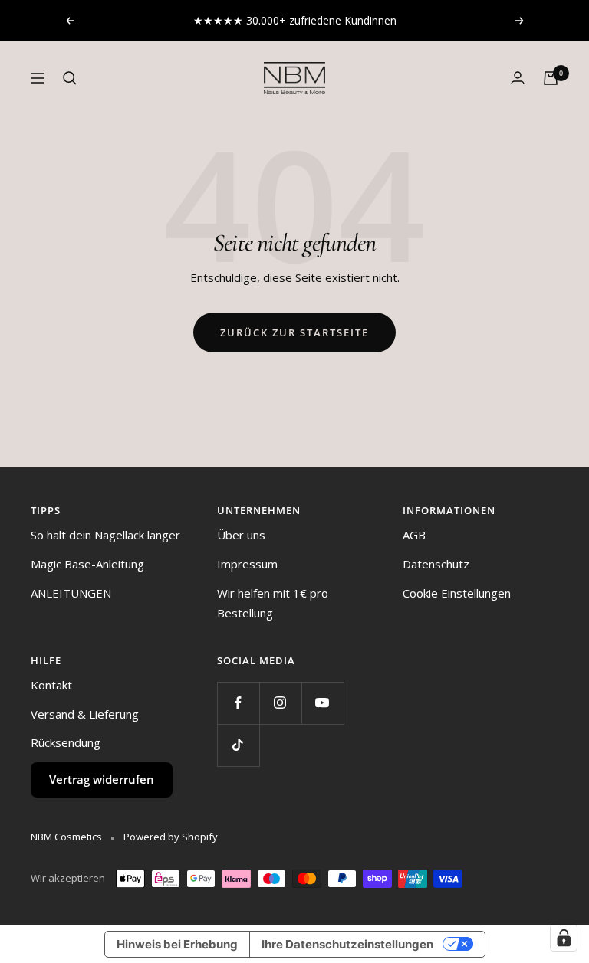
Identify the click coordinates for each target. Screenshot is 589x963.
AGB (414, 534)
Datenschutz (436, 564)
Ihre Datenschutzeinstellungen (347, 944)
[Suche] (70, 78)
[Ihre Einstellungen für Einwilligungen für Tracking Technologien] (564, 938)
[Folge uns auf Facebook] (238, 703)
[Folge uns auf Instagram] (280, 703)
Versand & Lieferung (85, 714)
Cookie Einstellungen (457, 593)
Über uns (241, 534)
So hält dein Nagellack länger (105, 534)
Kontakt (51, 685)
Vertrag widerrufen (101, 779)
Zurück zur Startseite (294, 332)
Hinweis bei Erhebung (177, 944)
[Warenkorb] (550, 78)
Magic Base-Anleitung (87, 564)
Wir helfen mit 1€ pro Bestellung (272, 603)
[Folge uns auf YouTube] (322, 703)
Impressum (247, 564)
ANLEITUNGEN (71, 593)
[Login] (518, 77)
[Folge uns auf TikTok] (238, 745)
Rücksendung (65, 742)
